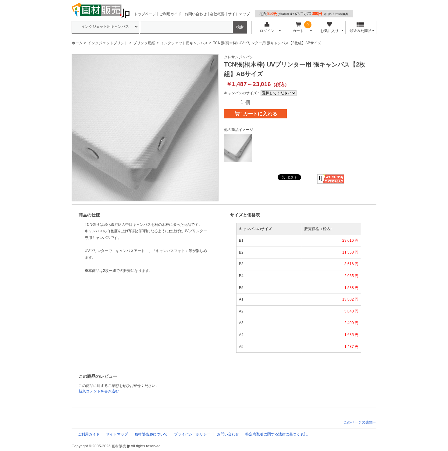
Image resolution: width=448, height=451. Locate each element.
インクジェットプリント (108, 43)
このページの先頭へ (359, 422)
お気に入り (329, 31)
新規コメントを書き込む (99, 391)
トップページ (145, 14)
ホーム (77, 43)
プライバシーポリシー (192, 434)
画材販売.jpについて (151, 434)
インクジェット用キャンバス (184, 43)
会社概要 (217, 14)
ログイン (267, 31)
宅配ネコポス (303, 13)
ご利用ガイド (170, 14)
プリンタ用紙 (144, 43)
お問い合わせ (196, 14)
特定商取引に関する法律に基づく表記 (276, 434)
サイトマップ (239, 14)
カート (298, 31)
